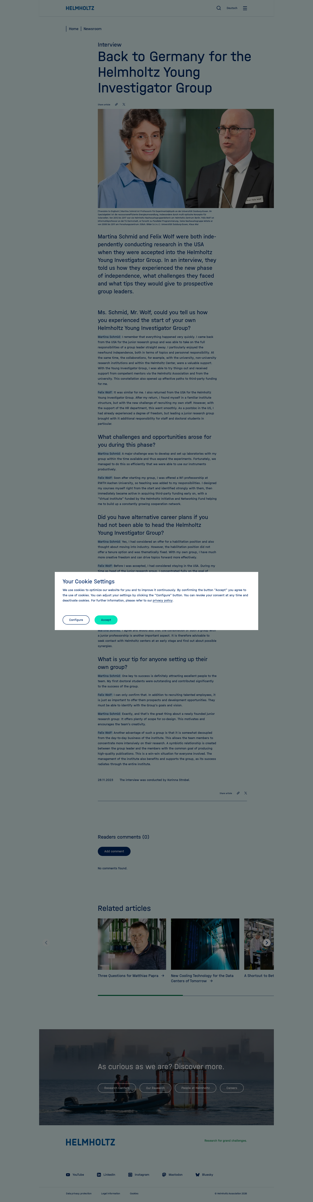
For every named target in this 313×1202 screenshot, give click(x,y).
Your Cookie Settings (89, 581)
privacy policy (162, 600)
